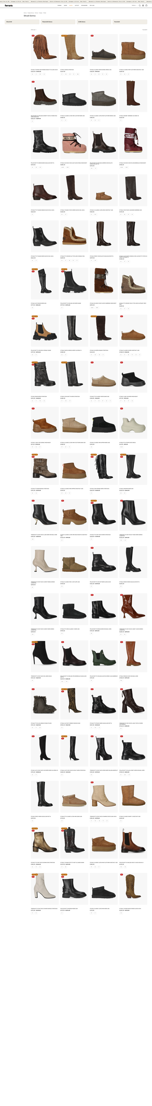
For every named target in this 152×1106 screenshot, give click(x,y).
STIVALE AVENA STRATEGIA (67, 69)
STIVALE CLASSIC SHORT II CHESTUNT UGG (129, 816)
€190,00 (92, 444)
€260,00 (33, 211)
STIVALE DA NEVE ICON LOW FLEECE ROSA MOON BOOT (73, 163)
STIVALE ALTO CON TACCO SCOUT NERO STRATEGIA (73, 770)
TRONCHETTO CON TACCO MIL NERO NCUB (41, 676)
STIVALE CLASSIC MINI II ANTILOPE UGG (70, 581)
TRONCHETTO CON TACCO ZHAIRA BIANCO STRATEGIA (44, 908)
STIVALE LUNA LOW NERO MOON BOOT (128, 396)
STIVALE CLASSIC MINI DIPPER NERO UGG (100, 442)
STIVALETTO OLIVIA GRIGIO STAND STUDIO (41, 723)
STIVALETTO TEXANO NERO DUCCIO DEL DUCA (42, 256)
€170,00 (62, 818)
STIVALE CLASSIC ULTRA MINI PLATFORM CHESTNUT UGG (104, 862)
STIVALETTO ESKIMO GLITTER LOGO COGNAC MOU (72, 256)
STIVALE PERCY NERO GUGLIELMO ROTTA (41, 816)
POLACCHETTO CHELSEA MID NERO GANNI (70, 303)
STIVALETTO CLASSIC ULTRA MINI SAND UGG (71, 816)
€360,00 (121, 117)
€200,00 (121, 71)
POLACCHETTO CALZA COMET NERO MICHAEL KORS (131, 770)
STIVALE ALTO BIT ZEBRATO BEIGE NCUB (70, 723)
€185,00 (121, 164)
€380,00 (121, 259)
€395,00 (121, 583)
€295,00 (92, 305)
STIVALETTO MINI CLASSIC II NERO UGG (69, 629)
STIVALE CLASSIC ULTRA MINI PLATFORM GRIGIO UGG (103, 115)
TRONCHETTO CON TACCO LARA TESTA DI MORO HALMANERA (131, 724)
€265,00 (33, 258)
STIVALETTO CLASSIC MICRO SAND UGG (99, 396)
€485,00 (62, 398)
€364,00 (62, 71)
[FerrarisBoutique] (9, 5)
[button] (71, 5)
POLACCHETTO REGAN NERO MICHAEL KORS (100, 629)
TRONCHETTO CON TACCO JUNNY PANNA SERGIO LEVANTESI (43, 582)
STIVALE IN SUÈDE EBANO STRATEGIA (99, 350)
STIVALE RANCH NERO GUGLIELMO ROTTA (129, 581)
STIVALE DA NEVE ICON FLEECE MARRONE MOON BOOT (103, 303)
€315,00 (92, 165)
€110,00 (92, 678)
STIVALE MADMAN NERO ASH (126, 488)
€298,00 (33, 584)
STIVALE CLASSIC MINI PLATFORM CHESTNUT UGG (131, 69)
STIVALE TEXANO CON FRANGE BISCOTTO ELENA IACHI (44, 69)
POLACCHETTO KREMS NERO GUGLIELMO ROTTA (42, 163)
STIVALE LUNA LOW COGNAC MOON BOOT (41, 442)
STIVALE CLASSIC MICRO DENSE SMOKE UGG (100, 69)
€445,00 (92, 352)
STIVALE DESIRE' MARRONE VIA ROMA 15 (129, 115)
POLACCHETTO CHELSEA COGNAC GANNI (41, 350)
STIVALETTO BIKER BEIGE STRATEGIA (40, 488)
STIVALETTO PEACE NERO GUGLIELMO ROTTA (101, 723)
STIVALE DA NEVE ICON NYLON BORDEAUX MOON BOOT (132, 163)
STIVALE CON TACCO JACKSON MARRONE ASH (130, 210)
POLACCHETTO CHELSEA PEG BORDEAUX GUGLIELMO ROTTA (73, 677)
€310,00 (33, 164)
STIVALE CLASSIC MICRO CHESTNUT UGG (129, 350)
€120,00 (92, 211)
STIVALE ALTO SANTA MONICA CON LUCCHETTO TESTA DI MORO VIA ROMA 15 (133, 257)
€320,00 (62, 211)
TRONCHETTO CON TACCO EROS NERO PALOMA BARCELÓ (104, 770)
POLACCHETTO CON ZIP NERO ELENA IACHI (100, 581)
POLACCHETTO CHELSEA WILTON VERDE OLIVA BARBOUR (103, 676)
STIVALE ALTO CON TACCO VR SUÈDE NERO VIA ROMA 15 (44, 770)
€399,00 (92, 258)
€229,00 (62, 258)
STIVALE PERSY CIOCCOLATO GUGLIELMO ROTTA (101, 256)
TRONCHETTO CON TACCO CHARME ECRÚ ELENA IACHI (103, 816)
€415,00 (121, 211)
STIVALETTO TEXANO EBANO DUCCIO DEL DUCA (42, 210)
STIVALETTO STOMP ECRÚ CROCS (127, 442)
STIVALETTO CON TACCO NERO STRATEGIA (100, 534)
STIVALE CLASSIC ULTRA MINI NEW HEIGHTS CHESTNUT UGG (73, 535)
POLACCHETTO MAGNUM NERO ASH (69, 908)
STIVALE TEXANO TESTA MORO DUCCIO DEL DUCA (72, 210)
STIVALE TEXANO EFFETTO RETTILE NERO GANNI (72, 862)
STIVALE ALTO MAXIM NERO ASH (38, 303)
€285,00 (62, 164)
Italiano (134, 5)
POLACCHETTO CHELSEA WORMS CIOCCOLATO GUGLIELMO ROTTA (101, 164)
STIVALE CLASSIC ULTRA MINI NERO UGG (99, 908)
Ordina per (33, 29)
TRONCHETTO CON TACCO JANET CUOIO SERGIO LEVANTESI (131, 630)
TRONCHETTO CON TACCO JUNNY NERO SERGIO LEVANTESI (42, 630)
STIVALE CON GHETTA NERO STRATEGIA (70, 396)
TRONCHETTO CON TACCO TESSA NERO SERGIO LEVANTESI (130, 535)
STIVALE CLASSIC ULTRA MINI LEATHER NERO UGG (72, 115)
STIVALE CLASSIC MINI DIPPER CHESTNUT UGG (71, 488)
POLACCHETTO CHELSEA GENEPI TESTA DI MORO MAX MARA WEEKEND (44, 116)
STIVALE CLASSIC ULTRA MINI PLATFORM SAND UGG (73, 442)
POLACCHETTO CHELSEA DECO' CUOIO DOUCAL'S (131, 862)
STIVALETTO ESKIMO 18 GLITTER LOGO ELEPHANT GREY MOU (132, 304)
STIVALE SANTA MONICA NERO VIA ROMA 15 (70, 350)
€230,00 (121, 818)
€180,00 (62, 117)
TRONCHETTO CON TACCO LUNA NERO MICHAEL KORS (44, 534)
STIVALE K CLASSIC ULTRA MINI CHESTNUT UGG (101, 210)
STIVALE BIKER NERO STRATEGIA (39, 396)
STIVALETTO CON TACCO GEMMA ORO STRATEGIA (43, 862)
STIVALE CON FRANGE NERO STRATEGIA (99, 488)
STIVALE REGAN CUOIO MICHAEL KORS (128, 676)
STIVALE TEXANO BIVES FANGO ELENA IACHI (130, 908)
